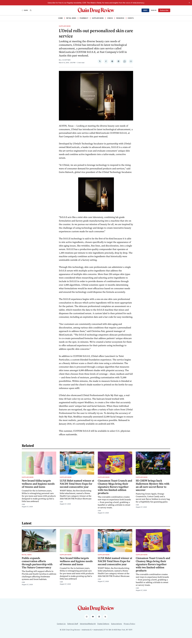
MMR (145, 10)
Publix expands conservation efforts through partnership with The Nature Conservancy (37, 562)
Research (120, 18)
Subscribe (164, 10)
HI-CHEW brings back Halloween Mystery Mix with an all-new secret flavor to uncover (152, 485)
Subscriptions (116, 624)
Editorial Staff (72, 624)
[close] (189, 2)
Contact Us (61, 624)
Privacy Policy (129, 624)
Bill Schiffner (65, 60)
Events (131, 18)
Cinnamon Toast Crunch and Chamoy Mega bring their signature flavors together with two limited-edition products (115, 487)
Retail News (71, 18)
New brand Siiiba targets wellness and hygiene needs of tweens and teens (38, 484)
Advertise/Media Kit (88, 624)
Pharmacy (84, 18)
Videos (110, 18)
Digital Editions (103, 624)
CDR (23, 504)
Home (60, 18)
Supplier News (98, 18)
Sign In (153, 10)
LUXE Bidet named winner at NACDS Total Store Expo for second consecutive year (77, 484)
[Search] (31, 10)
